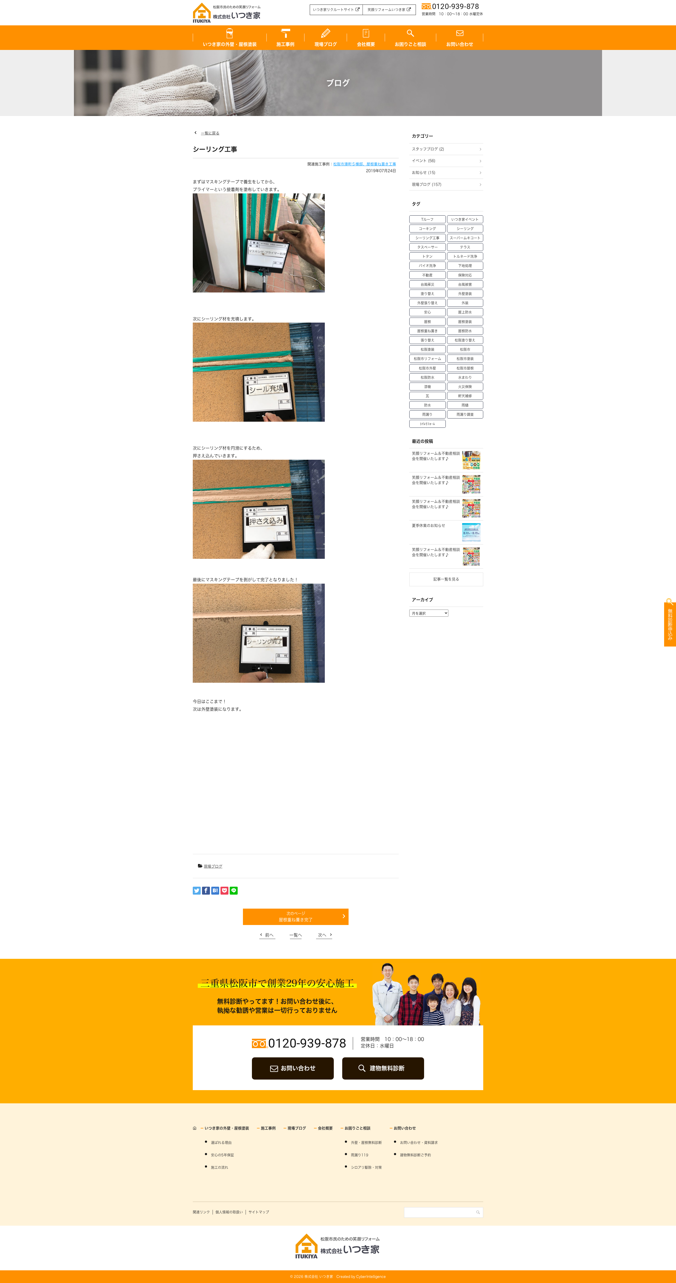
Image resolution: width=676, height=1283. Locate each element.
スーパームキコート (465, 238)
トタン (427, 256)
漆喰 (427, 386)
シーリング (465, 228)
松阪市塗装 (465, 358)
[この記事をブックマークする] (215, 891)
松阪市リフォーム (427, 358)
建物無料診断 (387, 1068)
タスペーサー (427, 247)
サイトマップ (258, 1212)
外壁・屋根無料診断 (366, 1142)
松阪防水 (427, 377)
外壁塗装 (465, 293)
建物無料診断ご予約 (415, 1155)
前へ (269, 935)
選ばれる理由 (221, 1142)
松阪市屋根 (465, 368)
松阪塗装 (427, 349)
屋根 (427, 321)
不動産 (427, 275)
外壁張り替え (427, 303)
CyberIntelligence (371, 1276)
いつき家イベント (465, 219)
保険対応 (465, 275)
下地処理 (465, 265)
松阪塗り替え (465, 340)
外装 (465, 303)
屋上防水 (465, 312)
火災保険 (465, 386)
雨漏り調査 (465, 414)
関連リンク (201, 1212)
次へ (322, 935)
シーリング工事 (427, 238)
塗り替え (427, 293)
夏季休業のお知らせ (428, 525)
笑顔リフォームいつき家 (386, 9)
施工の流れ (219, 1167)
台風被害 (465, 284)
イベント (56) (423, 160)
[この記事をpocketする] (224, 891)
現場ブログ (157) (427, 184)
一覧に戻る (210, 133)
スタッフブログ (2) (428, 149)
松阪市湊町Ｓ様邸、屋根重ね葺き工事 (364, 164)
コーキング (427, 228)
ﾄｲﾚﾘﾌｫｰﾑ (427, 424)
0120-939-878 (307, 1043)
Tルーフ (427, 219)
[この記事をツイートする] (197, 891)
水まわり (465, 377)
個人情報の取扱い (229, 1212)
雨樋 (465, 405)
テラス (465, 247)
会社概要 (366, 44)
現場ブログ (325, 44)
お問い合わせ (459, 44)
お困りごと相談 (410, 44)
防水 (427, 405)
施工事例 (285, 44)
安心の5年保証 (222, 1155)
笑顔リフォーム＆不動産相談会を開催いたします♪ (436, 456)
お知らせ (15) (423, 172)
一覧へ (295, 935)
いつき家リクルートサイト (333, 9)
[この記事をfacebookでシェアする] (206, 891)
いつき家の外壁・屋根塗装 (230, 44)
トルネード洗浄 (465, 256)
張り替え (427, 340)
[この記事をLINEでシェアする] (234, 891)
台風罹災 (427, 284)
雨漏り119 (359, 1155)
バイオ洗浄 (427, 265)
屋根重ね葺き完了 (296, 920)
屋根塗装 (465, 321)
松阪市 (465, 349)
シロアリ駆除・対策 (366, 1167)
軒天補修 (465, 396)
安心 (427, 312)
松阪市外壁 (427, 368)
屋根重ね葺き (427, 331)
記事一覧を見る (446, 579)
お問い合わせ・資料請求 (419, 1142)
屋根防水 (465, 331)
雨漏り (427, 414)
